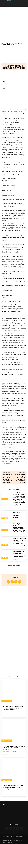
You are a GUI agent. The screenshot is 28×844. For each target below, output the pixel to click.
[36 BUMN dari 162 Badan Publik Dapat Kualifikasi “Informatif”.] (6, 516)
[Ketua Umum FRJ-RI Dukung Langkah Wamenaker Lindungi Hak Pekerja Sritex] (6, 555)
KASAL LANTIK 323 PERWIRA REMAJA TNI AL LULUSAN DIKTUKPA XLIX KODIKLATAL (7, 478)
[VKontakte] (21, 828)
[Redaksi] (11, 577)
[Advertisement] (14, 28)
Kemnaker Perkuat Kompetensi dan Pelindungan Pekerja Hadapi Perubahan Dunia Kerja (13, 708)
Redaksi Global (6, 711)
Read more (15, 508)
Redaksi (4, 81)
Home (2, 43)
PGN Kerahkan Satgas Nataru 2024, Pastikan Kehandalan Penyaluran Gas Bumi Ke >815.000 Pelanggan (19, 542)
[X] (9, 75)
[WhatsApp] (19, 75)
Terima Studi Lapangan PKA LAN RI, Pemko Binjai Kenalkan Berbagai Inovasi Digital (13, 787)
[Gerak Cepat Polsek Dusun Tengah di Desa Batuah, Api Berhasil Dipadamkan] (14, 731)
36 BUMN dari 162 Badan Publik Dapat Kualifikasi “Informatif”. (18, 514)
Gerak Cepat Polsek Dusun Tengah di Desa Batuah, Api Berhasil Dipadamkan (14, 747)
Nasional (8, 43)
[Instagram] (12, 582)
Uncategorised (7, 701)
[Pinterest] (14, 75)
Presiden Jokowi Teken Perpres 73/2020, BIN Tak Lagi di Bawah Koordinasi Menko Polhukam (20, 478)
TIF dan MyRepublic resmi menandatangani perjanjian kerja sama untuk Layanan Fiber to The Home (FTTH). (19, 528)
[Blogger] (6, 828)
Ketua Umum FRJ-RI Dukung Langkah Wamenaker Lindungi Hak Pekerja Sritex (19, 554)
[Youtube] (19, 582)
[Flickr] (14, 828)
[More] (24, 75)
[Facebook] (4, 75)
